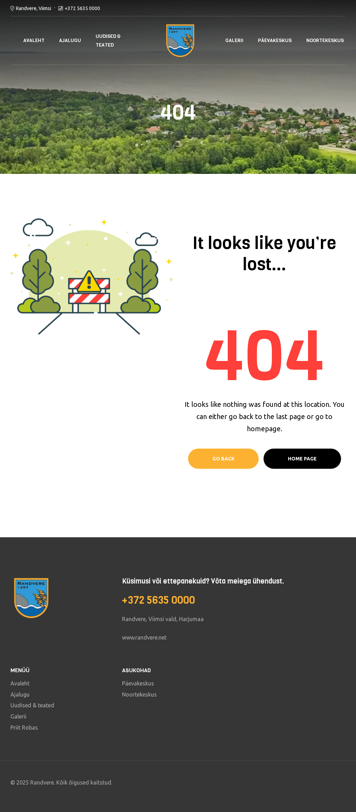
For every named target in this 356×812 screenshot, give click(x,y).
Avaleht (33, 40)
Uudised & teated (108, 40)
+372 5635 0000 (82, 8)
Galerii (234, 40)
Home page (302, 458)
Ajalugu (70, 40)
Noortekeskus (325, 40)
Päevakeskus (275, 40)
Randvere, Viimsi (33, 8)
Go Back (223, 458)
